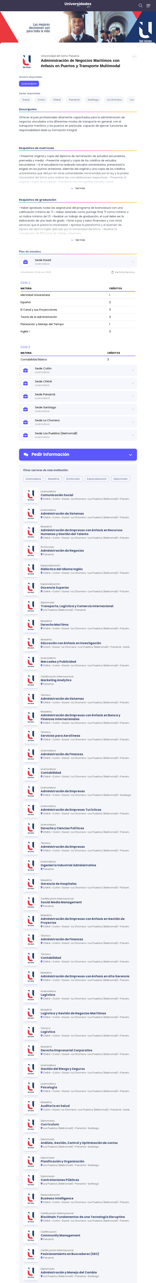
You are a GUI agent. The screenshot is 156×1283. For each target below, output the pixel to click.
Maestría (53, 479)
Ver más (80, 188)
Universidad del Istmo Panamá (60, 55)
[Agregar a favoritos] (134, 56)
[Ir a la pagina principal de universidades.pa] (78, 5)
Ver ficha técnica (125, 272)
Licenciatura (29, 83)
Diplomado (121, 479)
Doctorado (73, 479)
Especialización (97, 479)
